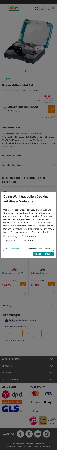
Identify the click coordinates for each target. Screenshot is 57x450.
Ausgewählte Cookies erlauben (39, 249)
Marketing (29, 240)
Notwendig (11, 236)
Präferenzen (30, 236)
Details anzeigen (12, 249)
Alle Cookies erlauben (43, 254)
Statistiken (11, 240)
